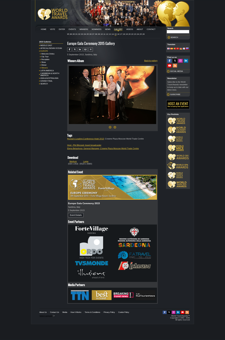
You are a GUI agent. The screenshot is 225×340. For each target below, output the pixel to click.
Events (72, 29)
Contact (151, 29)
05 (88, 34)
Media (64, 312)
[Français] (184, 49)
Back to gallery (150, 61)
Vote (52, 29)
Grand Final (46, 81)
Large (85, 161)
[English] (168, 49)
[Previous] (110, 128)
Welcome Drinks (48, 54)
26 (144, 34)
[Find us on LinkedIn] (186, 61)
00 (74, 34)
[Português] (174, 49)
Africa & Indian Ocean (51, 48)
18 (124, 34)
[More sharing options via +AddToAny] (91, 49)
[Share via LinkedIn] (80, 49)
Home (43, 29)
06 (91, 34)
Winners (84, 29)
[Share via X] (75, 49)
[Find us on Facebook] (169, 61)
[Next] (112, 125)
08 (96, 34)
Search (44, 84)
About (140, 29)
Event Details (76, 215)
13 (110, 34)
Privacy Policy (109, 312)
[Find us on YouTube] (169, 66)
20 (130, 34)
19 (127, 34)
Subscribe (175, 94)
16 (118, 34)
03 (82, 34)
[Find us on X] (175, 61)
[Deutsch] (181, 49)
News (107, 29)
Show (43, 62)
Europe (44, 51)
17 (121, 34)
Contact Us (54, 312)
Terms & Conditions (92, 312)
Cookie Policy (123, 312)
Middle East (46, 45)
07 (93, 34)
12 (107, 34)
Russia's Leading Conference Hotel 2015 (85, 139)
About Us (43, 312)
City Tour (45, 57)
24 (138, 34)
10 (102, 34)
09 (99, 34)
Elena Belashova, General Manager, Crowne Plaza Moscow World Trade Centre (103, 148)
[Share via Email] (85, 49)
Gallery (118, 29)
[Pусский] (187, 49)
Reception (45, 59)
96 (71, 34)
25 (141, 34)
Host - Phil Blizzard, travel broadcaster (84, 145)
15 (116, 34)
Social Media (176, 71)
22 (132, 34)
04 (85, 34)
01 (77, 34)
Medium (73, 161)
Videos (129, 29)
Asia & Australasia (49, 78)
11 (104, 34)
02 (79, 34)
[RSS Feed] (175, 66)
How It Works (75, 312)
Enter (62, 29)
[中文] (178, 49)
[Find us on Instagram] (180, 61)
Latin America (47, 71)
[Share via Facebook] (69, 49)
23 (135, 34)
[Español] (171, 49)
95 (68, 34)
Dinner (44, 65)
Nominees (96, 29)
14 (113, 34)
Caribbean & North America (49, 74)
